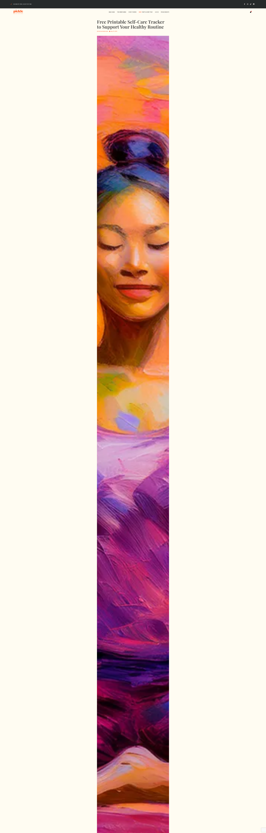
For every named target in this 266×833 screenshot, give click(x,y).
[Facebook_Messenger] (262, 829)
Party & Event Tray (146, 12)
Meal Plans (112, 12)
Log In (156, 12)
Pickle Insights (165, 12)
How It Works (132, 12)
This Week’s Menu (121, 12)
